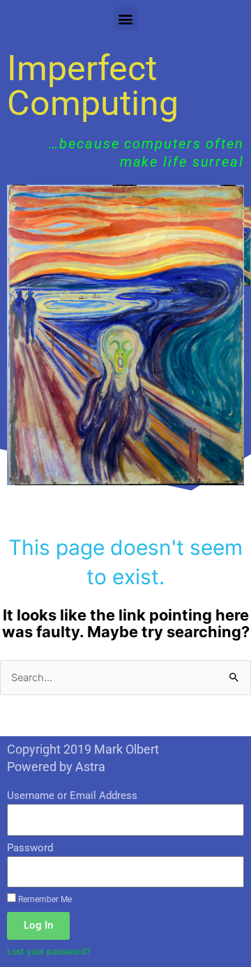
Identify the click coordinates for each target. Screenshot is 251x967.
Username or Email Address (72, 795)
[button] (125, 18)
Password (30, 848)
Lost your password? (49, 951)
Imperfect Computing (92, 85)
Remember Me (44, 899)
